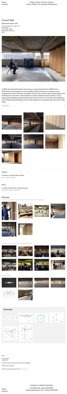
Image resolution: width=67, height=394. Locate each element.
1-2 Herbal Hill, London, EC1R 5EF (41, 388)
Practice (44, 2)
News (38, 2)
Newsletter (49, 385)
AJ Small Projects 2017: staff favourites (15, 188)
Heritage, (44, 4)
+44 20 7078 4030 (50, 390)
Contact (51, 2)
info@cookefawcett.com (34, 390)
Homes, (29, 4)
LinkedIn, (41, 385)
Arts (38, 4)
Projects (33, 2)
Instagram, (34, 385)
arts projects (24, 369)
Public (34, 4)
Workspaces (52, 4)
